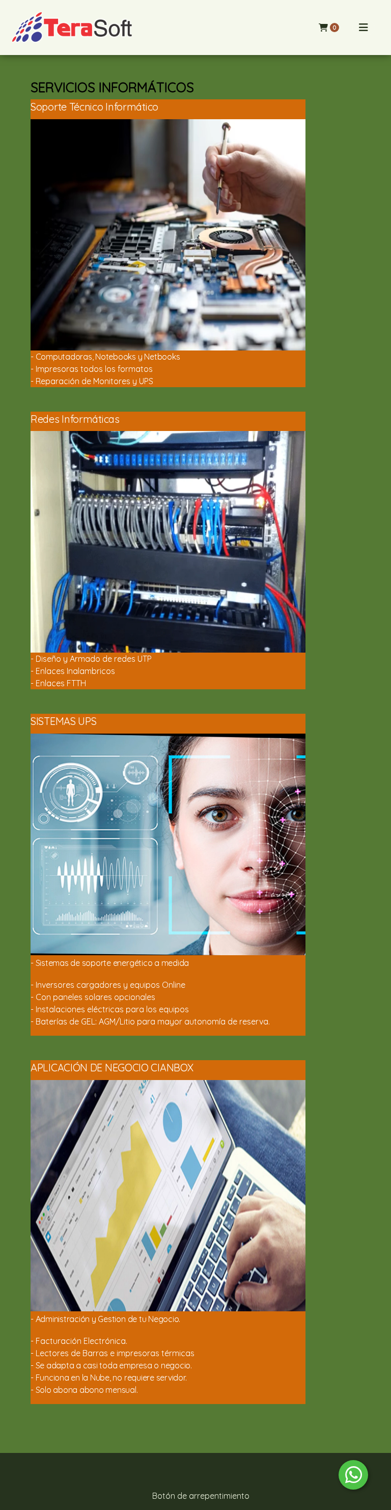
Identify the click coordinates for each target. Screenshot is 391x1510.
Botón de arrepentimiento (200, 1496)
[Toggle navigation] (363, 27)
